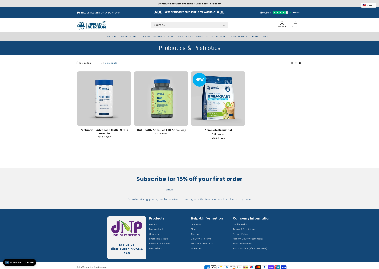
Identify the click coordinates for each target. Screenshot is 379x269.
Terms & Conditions (244, 229)
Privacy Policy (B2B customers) (250, 248)
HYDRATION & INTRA (163, 37)
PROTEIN (111, 37)
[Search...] (224, 25)
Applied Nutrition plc (96, 267)
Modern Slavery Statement (248, 238)
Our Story (196, 224)
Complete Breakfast (218, 130)
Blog (193, 229)
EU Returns (197, 248)
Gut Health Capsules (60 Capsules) (161, 130)
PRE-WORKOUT (128, 37)
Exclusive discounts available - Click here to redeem (189, 3)
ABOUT (264, 37)
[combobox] (189, 25)
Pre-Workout (156, 229)
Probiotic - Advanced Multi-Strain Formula (104, 131)
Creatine (154, 234)
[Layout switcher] (291, 63)
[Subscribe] (213, 190)
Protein (153, 224)
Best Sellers (155, 248)
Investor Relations (243, 243)
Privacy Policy (240, 234)
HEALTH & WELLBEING (216, 37)
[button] (295, 25)
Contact (195, 234)
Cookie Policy (240, 224)
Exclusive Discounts (202, 243)
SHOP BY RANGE (239, 37)
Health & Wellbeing (159, 243)
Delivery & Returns (201, 238)
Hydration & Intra (158, 238)
